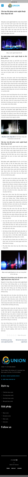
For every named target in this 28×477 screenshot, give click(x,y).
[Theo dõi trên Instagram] (13, 460)
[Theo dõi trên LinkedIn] (16, 460)
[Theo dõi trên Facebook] (11, 460)
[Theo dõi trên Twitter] (15, 460)
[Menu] (2, 5)
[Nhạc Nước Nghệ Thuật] (14, 5)
